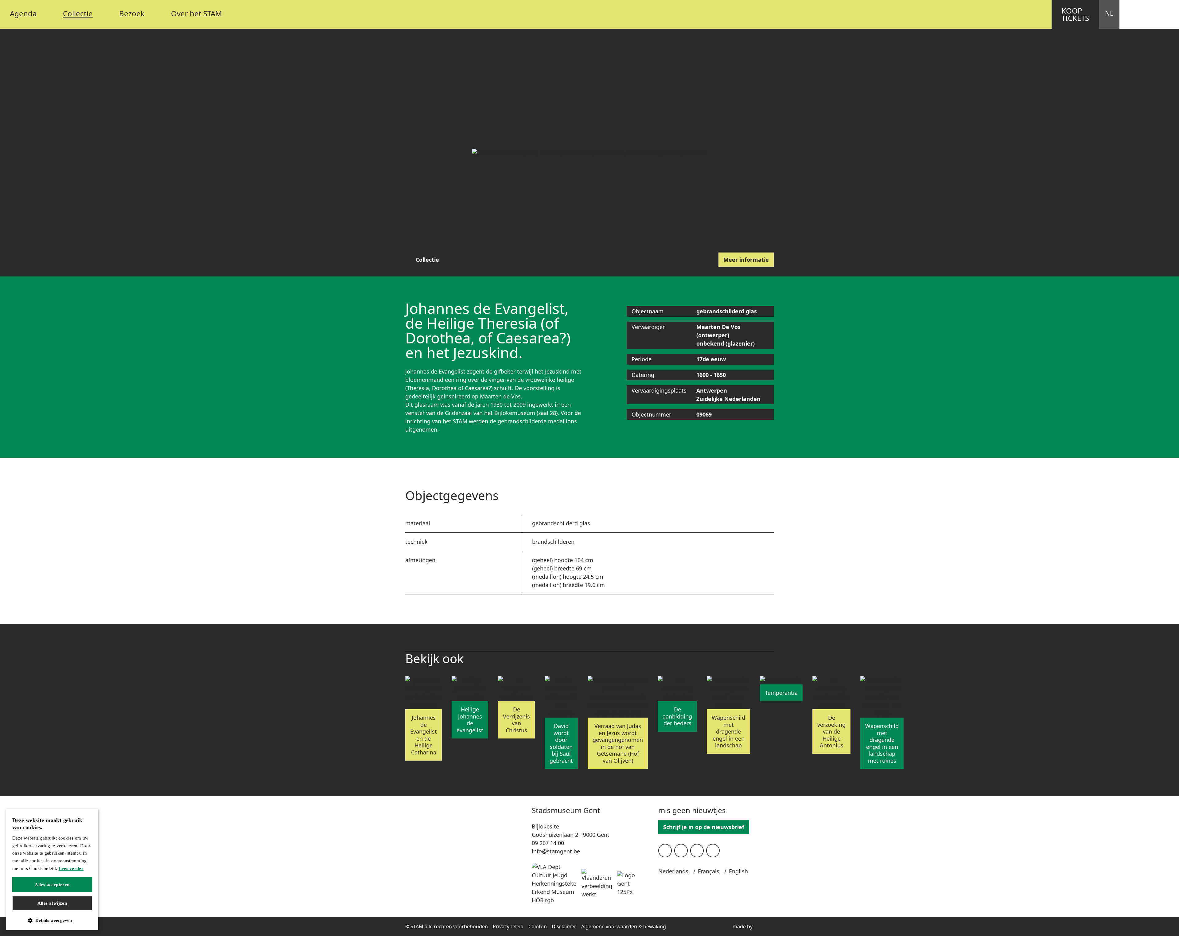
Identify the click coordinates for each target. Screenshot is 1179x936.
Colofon (537, 926)
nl (1109, 13)
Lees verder (71, 868)
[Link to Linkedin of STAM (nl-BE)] (713, 850)
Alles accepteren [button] (52, 884)
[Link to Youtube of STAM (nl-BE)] (697, 850)
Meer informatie (746, 259)
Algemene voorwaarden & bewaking (623, 926)
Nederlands (673, 871)
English (738, 871)
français (708, 871)
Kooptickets (1075, 14)
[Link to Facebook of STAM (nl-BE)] (665, 850)
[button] (52, 920)
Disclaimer (564, 926)
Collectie (427, 259)
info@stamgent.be (556, 851)
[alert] (52, 869)
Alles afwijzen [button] (52, 903)
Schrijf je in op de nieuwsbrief (703, 827)
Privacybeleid (508, 926)
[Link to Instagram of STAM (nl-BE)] (681, 850)
